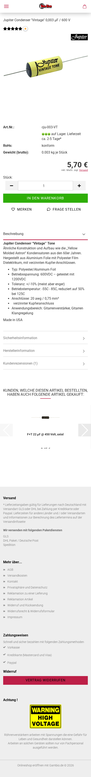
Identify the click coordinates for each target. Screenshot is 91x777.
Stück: (7, 177)
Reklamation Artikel (20, 599)
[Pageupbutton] (79, 771)
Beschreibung (13, 234)
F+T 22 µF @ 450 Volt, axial (45, 434)
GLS (5, 536)
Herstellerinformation (19, 351)
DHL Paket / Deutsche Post (21, 540)
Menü (6, 6)
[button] (11, 185)
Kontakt (12, 581)
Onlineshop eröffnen (30, 765)
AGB (10, 569)
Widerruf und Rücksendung (25, 605)
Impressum (14, 617)
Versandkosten (17, 575)
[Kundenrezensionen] (12, 31)
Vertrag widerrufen (45, 680)
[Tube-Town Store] (45, 6)
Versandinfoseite (14, 521)
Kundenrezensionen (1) (20, 363)
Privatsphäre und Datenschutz (27, 587)
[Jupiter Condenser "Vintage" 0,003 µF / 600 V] (45, 65)
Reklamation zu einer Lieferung (27, 593)
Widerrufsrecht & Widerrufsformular (31, 611)
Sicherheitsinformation (20, 338)
